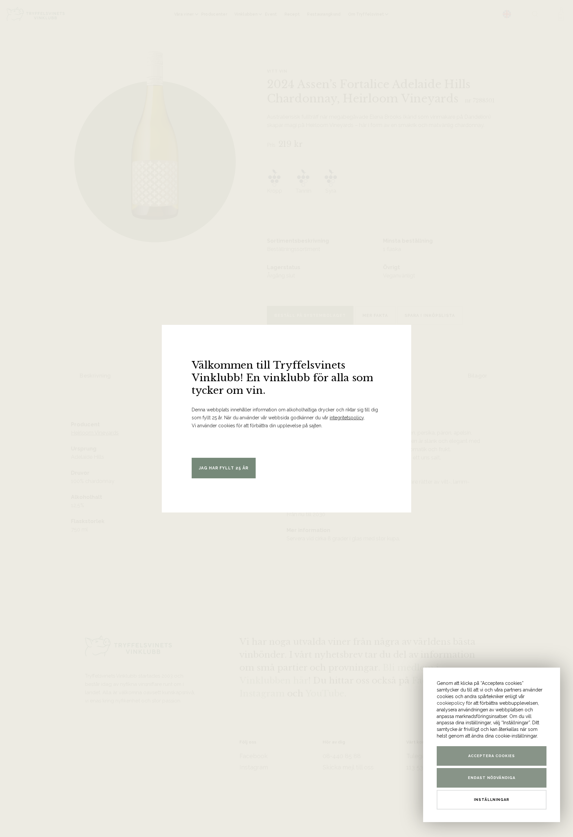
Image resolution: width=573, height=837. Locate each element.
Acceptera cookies (491, 756)
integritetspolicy (347, 417)
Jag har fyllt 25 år (223, 468)
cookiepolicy (451, 703)
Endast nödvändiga (492, 778)
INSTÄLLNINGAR (492, 800)
